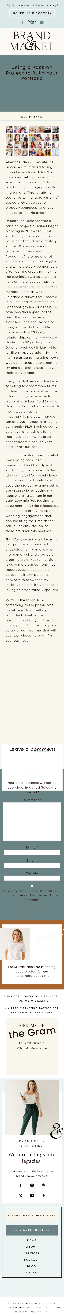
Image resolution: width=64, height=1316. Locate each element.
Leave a (32, 749)
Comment (31, 800)
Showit (45, 1311)
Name (32, 848)
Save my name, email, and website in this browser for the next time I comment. (32, 895)
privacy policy (43, 1307)
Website (32, 873)
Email (32, 860)
